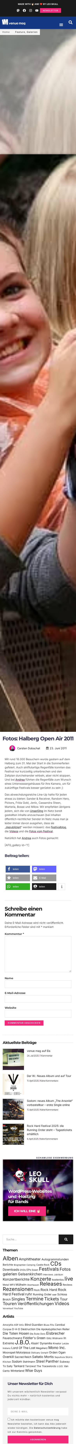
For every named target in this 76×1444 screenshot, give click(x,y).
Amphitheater (30, 1259)
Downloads (11, 1269)
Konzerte (40, 1279)
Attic (21, 1325)
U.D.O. (60, 1366)
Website (10, 1007)
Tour (64, 1299)
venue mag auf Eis (38, 1050)
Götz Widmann (54, 1338)
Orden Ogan (57, 1352)
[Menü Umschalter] (61, 25)
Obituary (35, 1352)
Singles (18, 1299)
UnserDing (36, 810)
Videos (13, 831)
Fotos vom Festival (41, 831)
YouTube (18, 1308)
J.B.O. (22, 1342)
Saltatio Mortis (43, 1357)
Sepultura (60, 1357)
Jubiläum (58, 1274)
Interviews (48, 1274)
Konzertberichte (16, 1279)
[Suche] (66, 1239)
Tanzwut (30, 1366)
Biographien (20, 1265)
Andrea (20, 779)
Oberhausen (33, 1284)
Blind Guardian (34, 1324)
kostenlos (58, 1279)
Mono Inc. (57, 1347)
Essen (35, 1270)
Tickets (51, 1298)
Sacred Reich (23, 1356)
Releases (51, 1284)
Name (9, 978)
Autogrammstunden (55, 1259)
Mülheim (21, 1284)
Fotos (65, 1269)
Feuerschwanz (12, 1338)
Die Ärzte (35, 1333)
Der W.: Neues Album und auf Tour (49, 1076)
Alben (10, 1258)
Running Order (42, 1294)
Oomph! (44, 1353)
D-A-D (16, 1329)
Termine (34, 1299)
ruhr (28, 1294)
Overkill (8, 1357)
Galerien (32, 32)
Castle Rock (42, 1264)
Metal (6, 1284)
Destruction (28, 1329)
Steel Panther (47, 1361)
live (69, 1279)
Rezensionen (18, 1289)
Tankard (18, 1366)
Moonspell (9, 1352)
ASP (16, 1325)
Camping (31, 1265)
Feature (20, 32)
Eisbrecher (55, 1333)
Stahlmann (29, 1361)
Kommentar (14, 934)
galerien (10, 1274)
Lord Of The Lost (23, 1348)
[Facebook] (24, 10)
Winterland (17, 1370)
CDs (55, 1263)
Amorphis (8, 1324)
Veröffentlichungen (36, 1303)
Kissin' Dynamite (41, 1343)
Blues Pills (49, 1325)
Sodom (17, 1361)
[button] (70, 22)
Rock (37, 1290)
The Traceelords (46, 1366)
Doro (42, 1333)
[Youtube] (37, 10)
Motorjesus (23, 1352)
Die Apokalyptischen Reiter (53, 1329)
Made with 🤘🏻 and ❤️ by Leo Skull (38, 4)
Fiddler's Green (34, 1338)
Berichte (8, 1264)
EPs (29, 1269)
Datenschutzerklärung (47, 1428)
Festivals (49, 1269)
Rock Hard (49, 1290)
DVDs (23, 1270)
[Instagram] (30, 10)
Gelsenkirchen (30, 1274)
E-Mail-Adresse (15, 993)
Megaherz (42, 1348)
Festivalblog (58, 827)
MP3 (12, 1284)
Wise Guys (33, 1370)
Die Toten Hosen (16, 1333)
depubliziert (13, 827)
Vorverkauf (8, 1308)
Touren (10, 1303)
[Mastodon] (18, 10)
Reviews (67, 1284)
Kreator (57, 1343)
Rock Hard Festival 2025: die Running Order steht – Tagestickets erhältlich (49, 1130)
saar (54, 1294)
